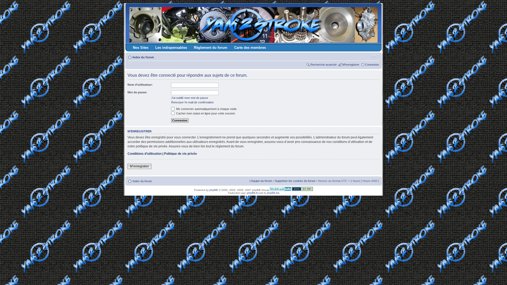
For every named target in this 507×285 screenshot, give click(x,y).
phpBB (213, 190)
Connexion (372, 64)
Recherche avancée (324, 64)
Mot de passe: (137, 92)
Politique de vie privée (180, 154)
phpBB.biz (273, 192)
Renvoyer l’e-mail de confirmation (192, 102)
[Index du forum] (254, 23)
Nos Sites (140, 48)
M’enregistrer (350, 64)
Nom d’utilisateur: (140, 84)
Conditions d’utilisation (145, 154)
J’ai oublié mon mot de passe (189, 97)
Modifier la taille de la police (375, 56)
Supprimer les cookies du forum (295, 180)
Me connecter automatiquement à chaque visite (206, 108)
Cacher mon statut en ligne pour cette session (205, 113)
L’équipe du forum (261, 180)
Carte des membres (250, 48)
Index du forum (143, 57)
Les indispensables (171, 48)
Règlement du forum (210, 48)
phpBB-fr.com (255, 192)
